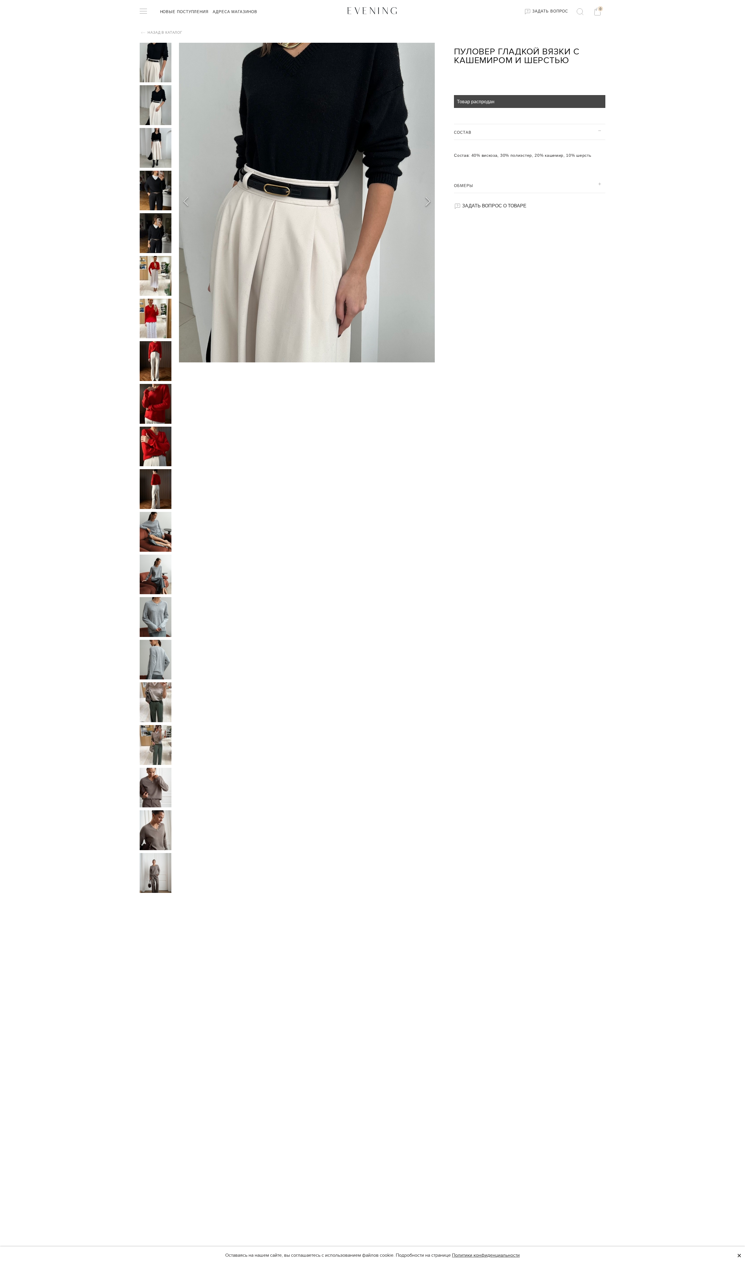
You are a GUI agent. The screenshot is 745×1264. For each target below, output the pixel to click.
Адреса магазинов (235, 12)
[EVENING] (372, 10)
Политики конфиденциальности (486, 1255)
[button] (428, 202)
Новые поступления (184, 12)
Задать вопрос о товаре (493, 205)
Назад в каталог (164, 33)
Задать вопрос (549, 11)
